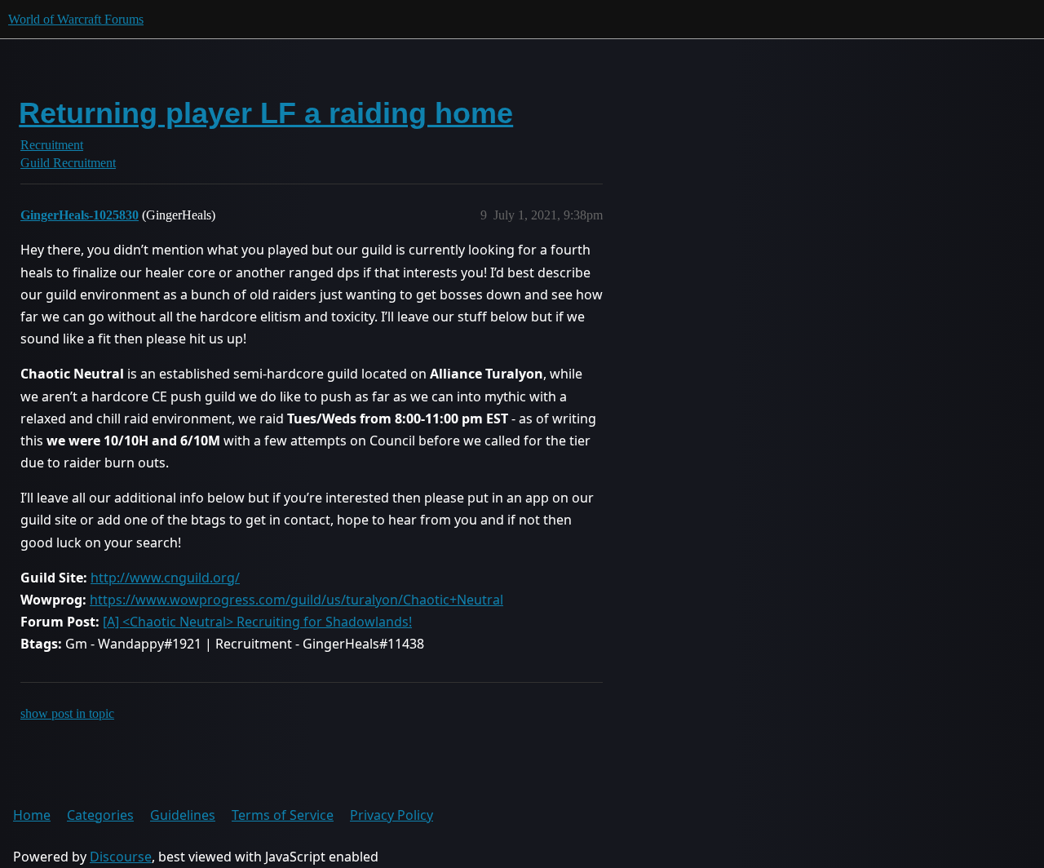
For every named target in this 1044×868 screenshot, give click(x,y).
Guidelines (182, 815)
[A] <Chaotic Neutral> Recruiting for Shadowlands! (257, 622)
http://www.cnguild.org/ (165, 578)
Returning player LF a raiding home (266, 113)
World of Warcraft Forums (76, 19)
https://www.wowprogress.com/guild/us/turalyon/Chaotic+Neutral (296, 600)
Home (32, 815)
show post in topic (67, 713)
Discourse (121, 857)
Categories (100, 815)
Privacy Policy (391, 815)
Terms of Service (283, 815)
